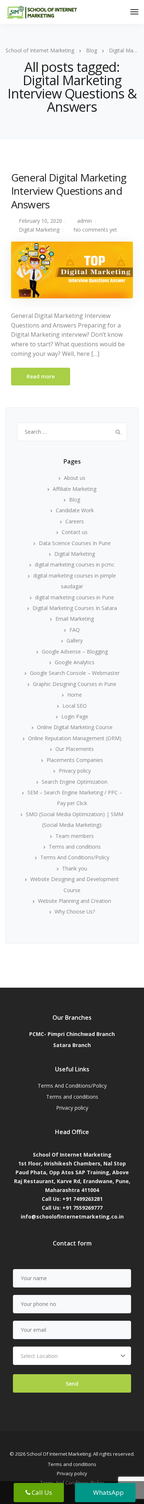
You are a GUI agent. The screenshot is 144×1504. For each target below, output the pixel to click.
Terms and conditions (75, 846)
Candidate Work (75, 510)
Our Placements (74, 748)
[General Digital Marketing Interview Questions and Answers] (72, 273)
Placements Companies (75, 759)
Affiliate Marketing (74, 488)
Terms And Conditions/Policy (74, 857)
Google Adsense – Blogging (75, 651)
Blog (74, 499)
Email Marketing (74, 618)
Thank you (74, 868)
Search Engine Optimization (74, 781)
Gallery (74, 640)
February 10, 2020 (40, 220)
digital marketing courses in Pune (74, 597)
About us (74, 477)
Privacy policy (75, 770)
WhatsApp (108, 1492)
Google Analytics (75, 662)
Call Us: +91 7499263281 (72, 1198)
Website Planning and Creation (74, 900)
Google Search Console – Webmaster (75, 672)
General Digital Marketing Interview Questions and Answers (68, 190)
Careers (74, 521)
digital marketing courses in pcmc (74, 564)
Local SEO (74, 705)
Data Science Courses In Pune (75, 543)
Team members (74, 835)
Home (74, 694)
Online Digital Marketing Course (75, 727)
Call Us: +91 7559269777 (72, 1207)
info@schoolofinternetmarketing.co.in (72, 1216)
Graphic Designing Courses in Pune (74, 683)
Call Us (41, 1492)
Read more (41, 376)
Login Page (74, 716)
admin (84, 220)
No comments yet (95, 229)
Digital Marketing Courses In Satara (74, 607)
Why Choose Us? (75, 911)
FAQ (74, 629)
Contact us (75, 532)
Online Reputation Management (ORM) (74, 738)
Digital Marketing (39, 229)
